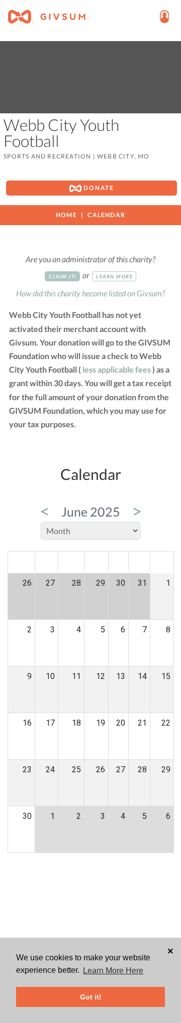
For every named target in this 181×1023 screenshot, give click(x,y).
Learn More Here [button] (113, 970)
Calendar (106, 215)
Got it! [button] (91, 997)
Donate (97, 188)
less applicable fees (116, 369)
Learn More (114, 276)
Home (66, 215)
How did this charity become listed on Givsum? (90, 293)
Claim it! (63, 276)
